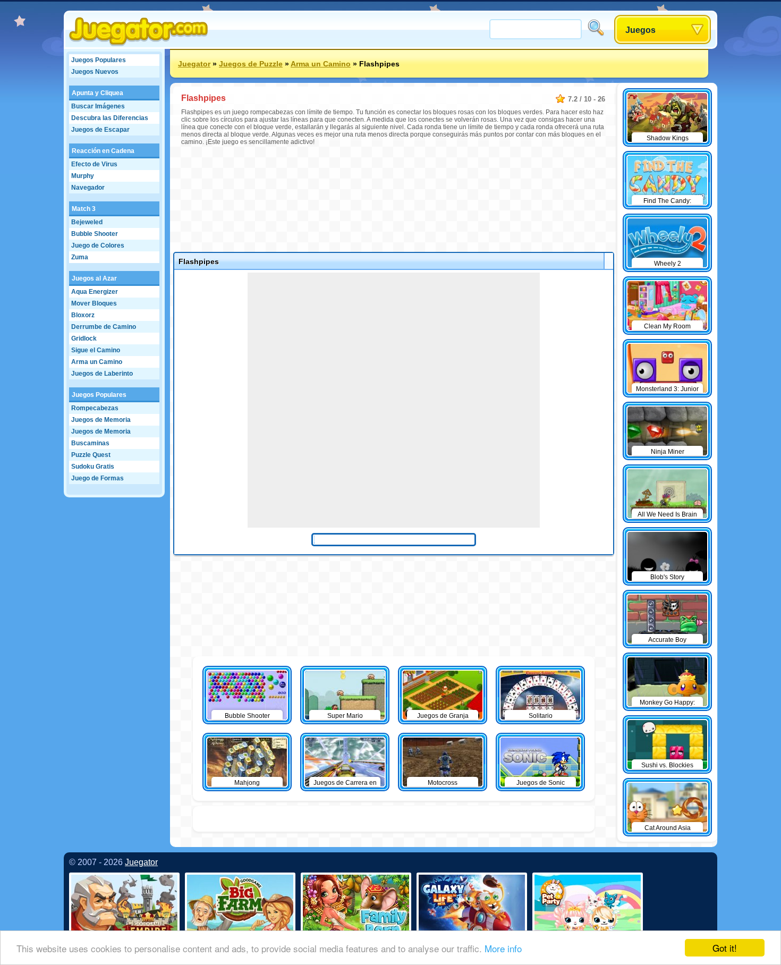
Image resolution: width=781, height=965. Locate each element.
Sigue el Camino (95, 350)
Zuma (79, 257)
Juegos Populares (98, 60)
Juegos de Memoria (101, 420)
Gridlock (84, 338)
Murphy (82, 176)
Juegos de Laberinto (102, 373)
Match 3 (84, 209)
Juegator (194, 64)
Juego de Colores (97, 245)
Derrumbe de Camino (103, 327)
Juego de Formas (97, 478)
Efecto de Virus (94, 164)
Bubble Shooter (94, 234)
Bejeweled (87, 222)
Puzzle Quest (91, 455)
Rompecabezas (94, 408)
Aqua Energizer (94, 291)
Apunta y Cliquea (97, 93)
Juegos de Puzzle (251, 64)
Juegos (640, 30)
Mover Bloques (94, 303)
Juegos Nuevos (94, 71)
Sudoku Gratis (92, 466)
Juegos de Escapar (100, 129)
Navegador (88, 187)
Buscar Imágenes (98, 106)
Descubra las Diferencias (109, 118)
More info (503, 948)
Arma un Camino (96, 362)
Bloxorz (83, 315)
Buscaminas (90, 443)
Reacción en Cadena (103, 151)
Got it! (724, 947)
